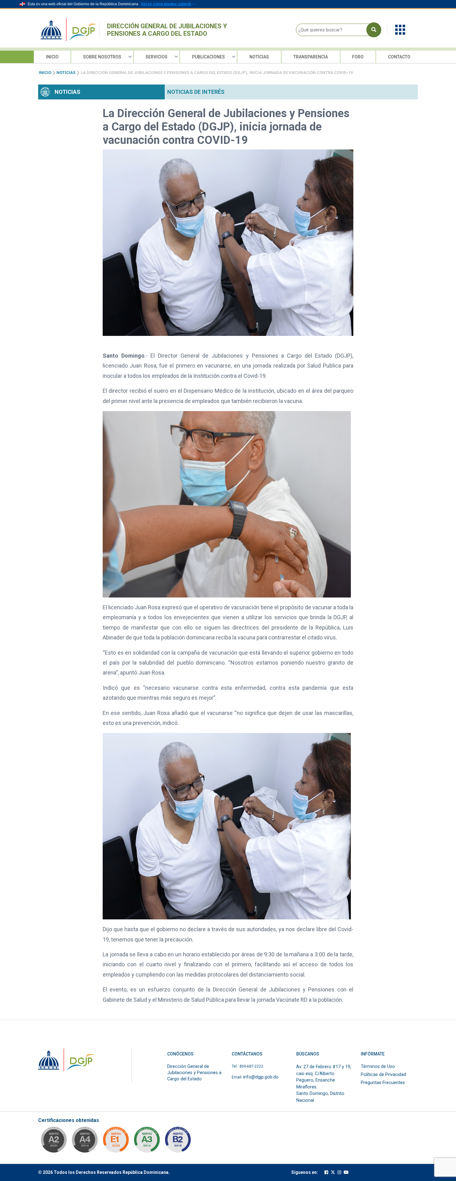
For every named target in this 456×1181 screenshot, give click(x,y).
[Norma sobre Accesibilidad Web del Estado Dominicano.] (177, 1141)
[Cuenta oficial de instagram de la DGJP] (339, 1172)
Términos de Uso (378, 1066)
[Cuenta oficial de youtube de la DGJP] (346, 1172)
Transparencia (310, 56)
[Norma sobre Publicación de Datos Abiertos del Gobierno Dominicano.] (146, 1141)
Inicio (52, 56)
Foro (358, 56)
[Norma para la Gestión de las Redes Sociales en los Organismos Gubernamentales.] (115, 1141)
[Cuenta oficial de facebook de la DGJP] (326, 1172)
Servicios (156, 56)
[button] (400, 29)
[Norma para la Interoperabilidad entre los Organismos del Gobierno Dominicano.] (84, 1141)
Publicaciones (208, 56)
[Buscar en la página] (373, 29)
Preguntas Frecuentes (383, 1082)
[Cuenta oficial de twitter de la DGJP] (333, 1172)
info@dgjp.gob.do (261, 1077)
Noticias (259, 56)
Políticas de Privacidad (383, 1074)
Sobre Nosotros (102, 56)
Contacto (399, 56)
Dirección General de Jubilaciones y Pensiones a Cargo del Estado (167, 29)
